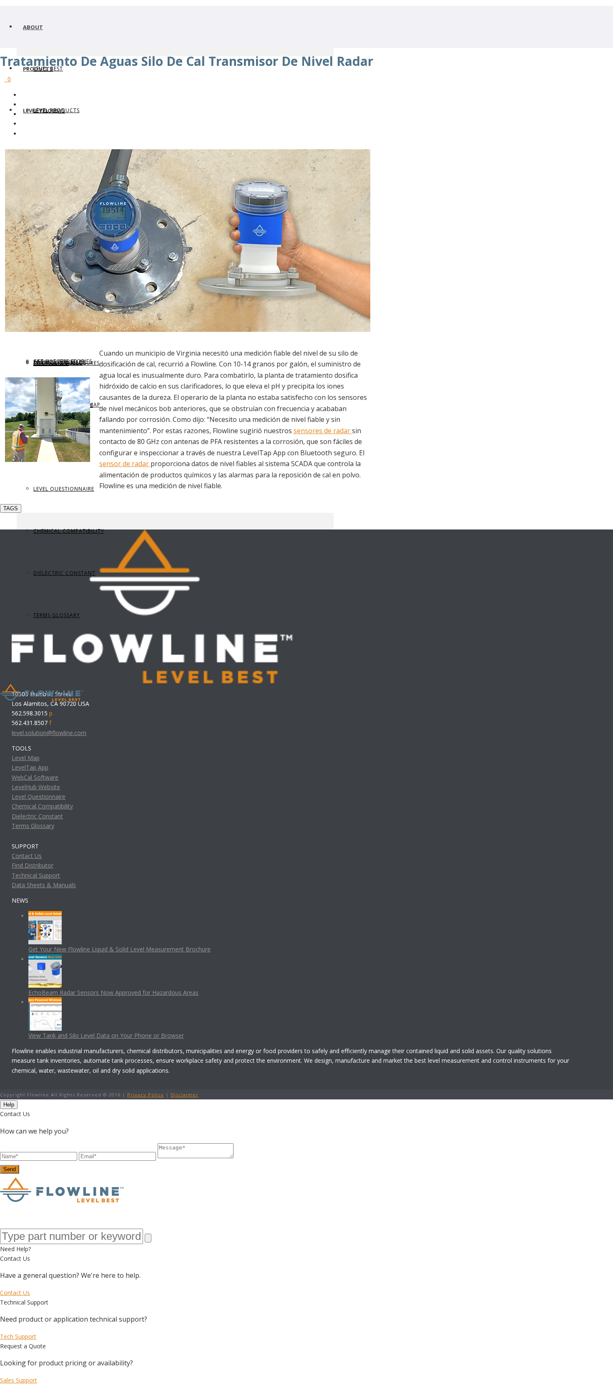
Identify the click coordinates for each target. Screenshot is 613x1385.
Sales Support (18, 1380)
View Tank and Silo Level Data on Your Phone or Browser (106, 1035)
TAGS (10, 508)
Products (38, 69)
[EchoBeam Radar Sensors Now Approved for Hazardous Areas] (45, 959)
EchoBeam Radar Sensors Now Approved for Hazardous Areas (113, 992)
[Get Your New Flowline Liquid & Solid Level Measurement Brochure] (45, 916)
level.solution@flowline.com (49, 733)
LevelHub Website (36, 787)
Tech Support (18, 1336)
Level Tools (40, 110)
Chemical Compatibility (42, 806)
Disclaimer (184, 1094)
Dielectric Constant (37, 816)
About (33, 27)
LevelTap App (30, 767)
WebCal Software (35, 777)
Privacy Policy (145, 1094)
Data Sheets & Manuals (44, 885)
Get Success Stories (62, 361)
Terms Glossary (33, 826)
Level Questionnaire (63, 488)
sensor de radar (125, 463)
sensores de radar (323, 430)
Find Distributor (32, 865)
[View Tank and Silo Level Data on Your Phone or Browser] (45, 1002)
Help (8, 1104)
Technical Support (36, 875)
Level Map (26, 758)
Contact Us (27, 856)
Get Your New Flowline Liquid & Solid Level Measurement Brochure (119, 949)
